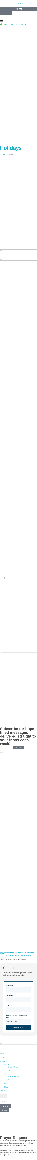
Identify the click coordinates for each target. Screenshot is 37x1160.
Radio (6, 1083)
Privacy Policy (26, 955)
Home (3, 154)
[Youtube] (2, 1128)
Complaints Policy (12, 955)
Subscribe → (19, 1027)
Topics (10, 1070)
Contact (2, 1091)
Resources (4, 1061)
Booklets (7, 1074)
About (2, 1057)
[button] (4, 1110)
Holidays (11, 148)
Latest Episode (13, 1067)
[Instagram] (2, 1116)
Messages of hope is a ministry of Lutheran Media (17, 952)
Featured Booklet (13, 1076)
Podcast (7, 1064)
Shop (6, 1087)
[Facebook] (2, 1122)
